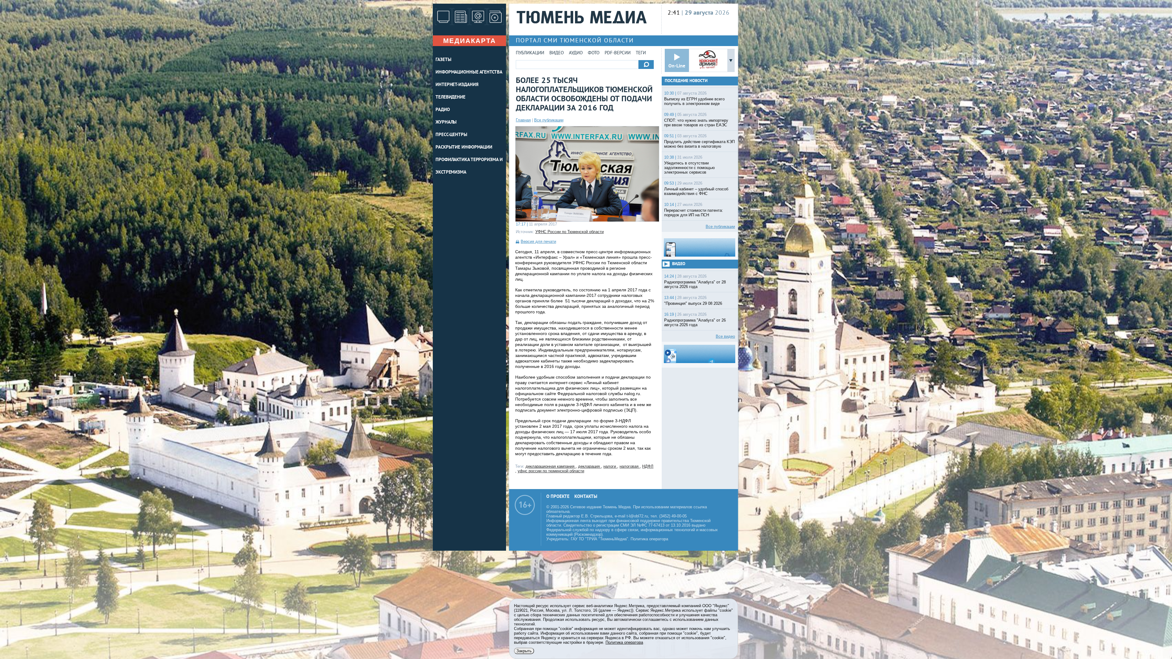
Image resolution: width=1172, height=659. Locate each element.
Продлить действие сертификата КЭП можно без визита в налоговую (699, 144)
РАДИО (443, 110)
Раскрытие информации (464, 147)
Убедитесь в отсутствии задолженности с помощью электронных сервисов (689, 168)
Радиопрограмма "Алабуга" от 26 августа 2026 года (695, 322)
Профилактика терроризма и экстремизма (469, 166)
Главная (523, 120)
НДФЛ (647, 466)
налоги (610, 466)
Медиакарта (469, 41)
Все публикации (548, 120)
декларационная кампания (551, 466)
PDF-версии (618, 53)
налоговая (630, 466)
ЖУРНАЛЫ (446, 122)
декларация (589, 466)
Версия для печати (538, 241)
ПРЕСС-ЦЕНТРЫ (451, 135)
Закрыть (524, 651)
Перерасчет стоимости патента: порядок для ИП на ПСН (693, 212)
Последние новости (686, 81)
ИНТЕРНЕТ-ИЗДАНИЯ (457, 85)
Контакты (585, 497)
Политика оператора (649, 539)
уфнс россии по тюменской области (551, 471)
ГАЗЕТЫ (443, 60)
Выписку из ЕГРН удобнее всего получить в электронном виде (694, 101)
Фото (593, 53)
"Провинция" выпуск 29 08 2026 (693, 303)
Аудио (576, 53)
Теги (641, 53)
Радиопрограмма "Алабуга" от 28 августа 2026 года (695, 284)
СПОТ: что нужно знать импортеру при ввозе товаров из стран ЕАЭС (696, 122)
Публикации (530, 53)
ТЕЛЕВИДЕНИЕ (450, 97)
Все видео (725, 336)
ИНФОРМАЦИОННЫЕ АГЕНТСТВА (469, 72)
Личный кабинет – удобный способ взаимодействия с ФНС (696, 191)
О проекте (558, 497)
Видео (556, 53)
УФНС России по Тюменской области (569, 231)
